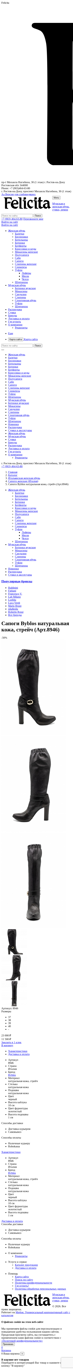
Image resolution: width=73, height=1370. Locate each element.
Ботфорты (20, 245)
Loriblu (12, 599)
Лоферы (26, 273)
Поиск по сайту (24, 1279)
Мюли (25, 276)
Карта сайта (24, 339)
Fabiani (12, 590)
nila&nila (13, 608)
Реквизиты (21, 327)
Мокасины (21, 291)
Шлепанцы (21, 282)
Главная (12, 472)
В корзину (7, 1045)
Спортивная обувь (25, 300)
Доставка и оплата (19, 318)
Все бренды (15, 615)
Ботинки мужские (25, 288)
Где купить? (22, 1285)
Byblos (12, 1075)
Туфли (18, 270)
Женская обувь (16, 230)
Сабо (18, 258)
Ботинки (20, 242)
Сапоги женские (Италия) (23, 481)
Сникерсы (21, 267)
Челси (25, 279)
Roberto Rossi (15, 612)
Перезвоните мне (33, 218)
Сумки (12, 312)
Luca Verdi (14, 602)
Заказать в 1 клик (11, 1042)
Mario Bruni (14, 605)
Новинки (13, 424)
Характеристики (17, 1051)
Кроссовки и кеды (25, 248)
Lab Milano (14, 596)
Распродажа (15, 309)
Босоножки (21, 236)
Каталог (12, 475)
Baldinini (13, 587)
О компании (15, 324)
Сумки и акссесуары (20, 430)
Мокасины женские (26, 251)
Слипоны (20, 297)
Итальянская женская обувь (24, 478)
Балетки (19, 233)
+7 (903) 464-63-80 (12, 218)
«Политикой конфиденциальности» (22, 1340)
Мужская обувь (17, 285)
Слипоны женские (25, 264)
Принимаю (8, 1344)
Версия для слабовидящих (18, 194)
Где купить (14, 321)
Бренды (12, 315)
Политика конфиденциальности (33, 1282)
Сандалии (20, 294)
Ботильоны (21, 239)
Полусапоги (22, 254)
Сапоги (19, 261)
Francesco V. (15, 593)
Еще (10, 333)
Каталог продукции (26, 1264)
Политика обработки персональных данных (40, 1288)
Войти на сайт (9, 222)
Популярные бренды (16, 581)
